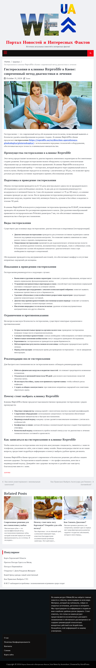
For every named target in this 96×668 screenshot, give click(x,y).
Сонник (7, 650)
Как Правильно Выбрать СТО (16, 579)
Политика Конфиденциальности (17, 642)
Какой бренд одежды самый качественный (21, 575)
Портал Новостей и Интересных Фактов (48, 42)
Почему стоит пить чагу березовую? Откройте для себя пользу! (48, 525)
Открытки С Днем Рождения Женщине (19, 571)
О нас (6, 638)
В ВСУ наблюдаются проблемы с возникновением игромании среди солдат (34, 583)
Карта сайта (9, 654)
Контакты (8, 646)
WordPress (84, 664)
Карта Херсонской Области (15, 558)
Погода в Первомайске (13, 566)
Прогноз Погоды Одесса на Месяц (18, 562)
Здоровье (7, 473)
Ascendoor (65, 664)
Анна (28, 78)
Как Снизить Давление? (75, 522)
